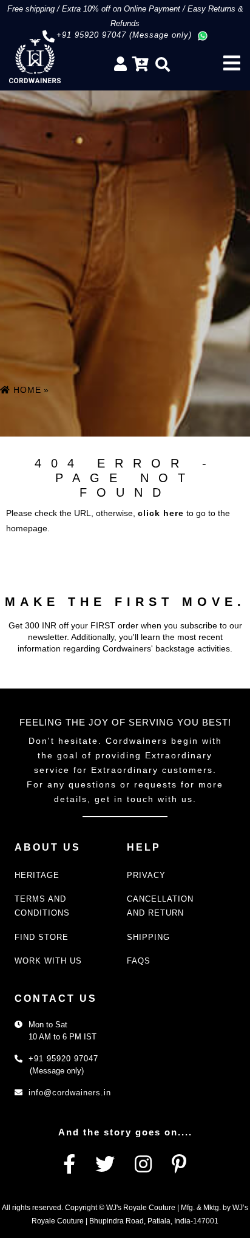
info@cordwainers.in (70, 1092)
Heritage (37, 875)
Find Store (42, 937)
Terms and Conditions (42, 905)
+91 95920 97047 (63, 1058)
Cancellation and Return (160, 905)
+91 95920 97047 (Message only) (124, 34)
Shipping (148, 937)
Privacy (146, 875)
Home (25, 390)
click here (161, 513)
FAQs (138, 960)
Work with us (48, 960)
